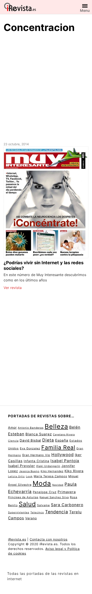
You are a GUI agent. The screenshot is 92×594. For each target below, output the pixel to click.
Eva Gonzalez (30, 448)
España (61, 440)
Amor (12, 427)
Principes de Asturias (23, 497)
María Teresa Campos (50, 476)
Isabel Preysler (21, 466)
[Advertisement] (46, 87)
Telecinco (37, 512)
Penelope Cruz (44, 492)
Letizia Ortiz (16, 476)
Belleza (56, 426)
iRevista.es (17, 539)
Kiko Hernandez (52, 471)
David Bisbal (30, 440)
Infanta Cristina (36, 461)
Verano (31, 518)
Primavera (67, 492)
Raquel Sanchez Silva (54, 497)
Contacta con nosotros (48, 539)
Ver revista (13, 287)
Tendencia (56, 511)
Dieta (48, 440)
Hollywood (62, 454)
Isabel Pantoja (64, 460)
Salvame (43, 505)
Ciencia (13, 440)
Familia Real (58, 447)
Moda (42, 483)
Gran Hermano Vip (36, 455)
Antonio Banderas (31, 427)
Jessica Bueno (29, 471)
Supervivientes (18, 512)
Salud (27, 504)
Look (29, 476)
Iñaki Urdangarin (48, 466)
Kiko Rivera (74, 471)
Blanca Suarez (38, 434)
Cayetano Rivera (64, 434)
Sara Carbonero (67, 504)
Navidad (57, 484)
